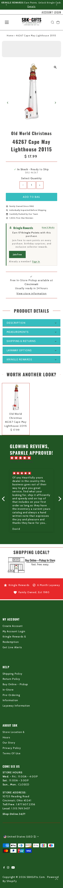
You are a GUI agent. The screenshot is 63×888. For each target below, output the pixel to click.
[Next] (56, 4)
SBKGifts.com (36, 877)
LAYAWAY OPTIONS (19, 350)
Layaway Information (16, 705)
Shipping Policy (12, 673)
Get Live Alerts (12, 647)
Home (10, 35)
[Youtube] (13, 868)
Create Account (13, 626)
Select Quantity (31, 178)
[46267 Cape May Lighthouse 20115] (15, 397)
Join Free (17, 254)
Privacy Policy (12, 748)
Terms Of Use (12, 753)
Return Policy (11, 678)
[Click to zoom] (55, 67)
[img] (33, 458)
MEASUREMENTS (18, 331)
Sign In (36, 261)
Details (31, 6)
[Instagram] (8, 868)
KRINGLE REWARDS (19, 359)
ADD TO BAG (31, 196)
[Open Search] (52, 22)
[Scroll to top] (56, 879)
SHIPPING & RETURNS (21, 341)
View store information (31, 293)
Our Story (9, 742)
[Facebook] (4, 868)
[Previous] (6, 4)
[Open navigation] (9, 22)
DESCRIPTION (16, 322)
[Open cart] (58, 22)
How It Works (48, 227)
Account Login (51, 12)
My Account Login (14, 631)
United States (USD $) (21, 836)
